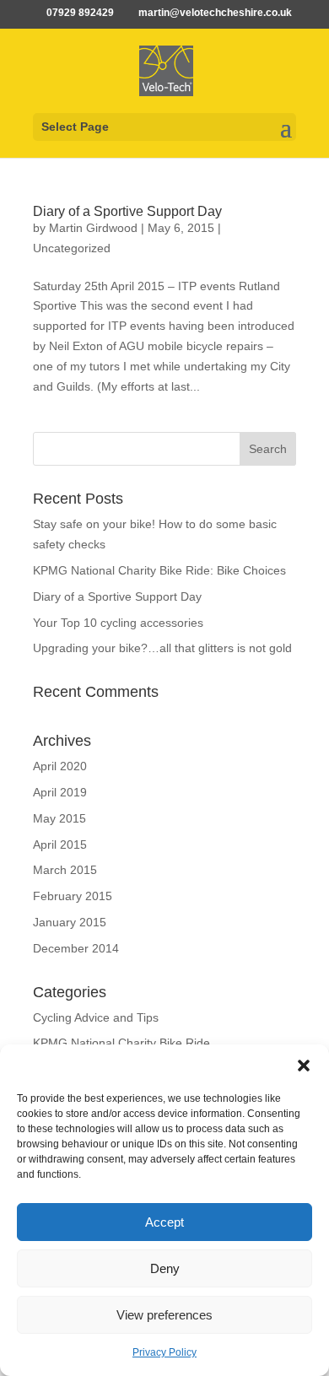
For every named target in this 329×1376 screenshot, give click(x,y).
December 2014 (76, 948)
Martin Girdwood (93, 228)
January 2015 (69, 922)
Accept (164, 1222)
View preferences (164, 1315)
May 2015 (59, 818)
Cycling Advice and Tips (96, 1017)
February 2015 (72, 896)
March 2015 (65, 870)
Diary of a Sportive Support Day (127, 211)
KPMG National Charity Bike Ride (121, 1043)
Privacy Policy (164, 1352)
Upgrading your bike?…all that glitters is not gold (162, 648)
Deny (165, 1268)
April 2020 (60, 766)
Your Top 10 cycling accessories (118, 622)
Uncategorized (72, 248)
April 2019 (60, 792)
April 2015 (60, 844)
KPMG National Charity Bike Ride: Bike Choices (159, 570)
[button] (303, 1065)
